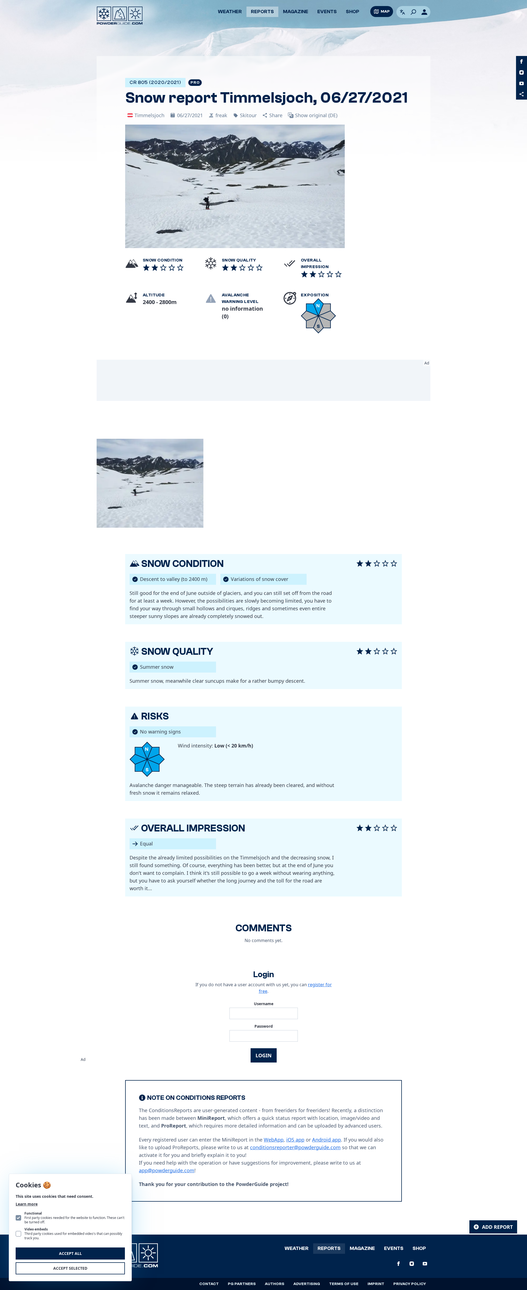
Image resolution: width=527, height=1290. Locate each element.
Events (327, 12)
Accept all (70, 1253)
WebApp (274, 1139)
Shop (352, 12)
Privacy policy (409, 1284)
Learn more (27, 1204)
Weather (230, 12)
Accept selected (70, 1268)
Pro (195, 82)
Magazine (295, 12)
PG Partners (242, 1284)
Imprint (376, 1284)
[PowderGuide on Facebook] (521, 61)
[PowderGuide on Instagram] (521, 72)
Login (264, 1055)
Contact (209, 1284)
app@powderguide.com (166, 1170)
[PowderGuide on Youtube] (521, 83)
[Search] (413, 12)
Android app (326, 1139)
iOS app (295, 1139)
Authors (274, 1284)
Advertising (306, 1284)
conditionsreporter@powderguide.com (295, 1147)
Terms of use (343, 1284)
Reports (262, 12)
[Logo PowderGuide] (120, 16)
